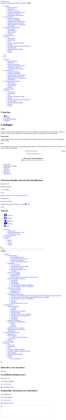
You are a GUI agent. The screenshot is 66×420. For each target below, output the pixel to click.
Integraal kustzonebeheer (17, 260)
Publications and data (10, 235)
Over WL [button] (6, 37)
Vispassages (14, 282)
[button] (1, 247)
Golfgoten (13, 308)
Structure (10, 243)
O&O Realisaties (12, 30)
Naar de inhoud (5, 1)
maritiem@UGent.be (8, 403)
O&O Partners (11, 32)
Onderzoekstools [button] (8, 17)
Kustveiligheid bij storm (17, 257)
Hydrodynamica (15, 291)
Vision (9, 241)
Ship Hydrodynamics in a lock (16, 232)
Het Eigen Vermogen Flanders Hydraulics (19, 46)
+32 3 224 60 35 (5, 189)
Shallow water (11, 231)
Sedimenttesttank (15, 312)
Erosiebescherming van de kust (19, 258)
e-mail (2, 192)
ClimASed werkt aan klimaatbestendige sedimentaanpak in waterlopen (30, 297)
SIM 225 (13, 325)
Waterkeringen (15, 283)
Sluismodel (14, 317)
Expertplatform (5, 198)
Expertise (6, 254)
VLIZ (43, 160)
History (10, 240)
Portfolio (10, 34)
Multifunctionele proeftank (18, 311)
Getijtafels (13, 271)
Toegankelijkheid (15, 274)
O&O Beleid (11, 29)
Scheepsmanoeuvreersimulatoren (16, 21)
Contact (10, 52)
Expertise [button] (6, 6)
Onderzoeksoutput (9, 35)
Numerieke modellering (14, 20)
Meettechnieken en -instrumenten (17, 24)
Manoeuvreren (15, 275)
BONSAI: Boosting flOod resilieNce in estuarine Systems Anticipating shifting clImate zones (36, 295)
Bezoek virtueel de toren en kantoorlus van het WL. (15, 195)
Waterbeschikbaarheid (17, 268)
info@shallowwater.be (8, 387)
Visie (9, 41)
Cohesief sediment (16, 289)
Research (6, 229)
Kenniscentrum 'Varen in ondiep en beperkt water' (24, 277)
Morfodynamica (15, 292)
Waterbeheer (11, 9)
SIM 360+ (14, 326)
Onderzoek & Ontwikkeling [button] (11, 27)
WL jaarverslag (12, 47)
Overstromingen (15, 265)
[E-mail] (6, 172)
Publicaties (7, 117)
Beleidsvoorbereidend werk (18, 269)
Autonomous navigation (14, 234)
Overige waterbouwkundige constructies (22, 285)
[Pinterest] (7, 170)
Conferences (7, 237)
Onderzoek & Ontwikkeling (11, 332)
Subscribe (3, 371)
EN (5, 56)
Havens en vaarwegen (14, 10)
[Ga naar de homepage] (14, 3)
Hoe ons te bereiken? (6, 201)
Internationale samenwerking (15, 15)
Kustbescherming (12, 7)
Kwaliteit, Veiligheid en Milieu (16, 43)
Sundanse (13, 302)
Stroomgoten (14, 318)
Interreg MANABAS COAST (19, 262)
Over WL (6, 343)
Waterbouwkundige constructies (16, 12)
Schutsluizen (14, 280)
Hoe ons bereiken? (16, 358)
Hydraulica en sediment (14, 14)
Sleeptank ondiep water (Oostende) (20, 315)
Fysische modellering (13, 18)
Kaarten (35, 151)
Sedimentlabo (11, 26)
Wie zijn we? (11, 38)
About (6, 238)
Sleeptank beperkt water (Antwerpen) (21, 314)
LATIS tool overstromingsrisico (19, 337)
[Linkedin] (7, 167)
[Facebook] (7, 164)
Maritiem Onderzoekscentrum (16, 23)
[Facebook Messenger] (10, 166)
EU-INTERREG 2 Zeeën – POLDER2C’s (22, 286)
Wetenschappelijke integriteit (15, 49)
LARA (13, 323)
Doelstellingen (11, 40)
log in (63, 151)
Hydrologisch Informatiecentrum (20, 266)
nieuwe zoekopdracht (33, 153)
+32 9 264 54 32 (6, 400)
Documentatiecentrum (10, 119)
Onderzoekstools (8, 305)
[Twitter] (6, 169)
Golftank (13, 309)
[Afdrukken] (7, 173)
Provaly (13, 300)
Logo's (2, 207)
